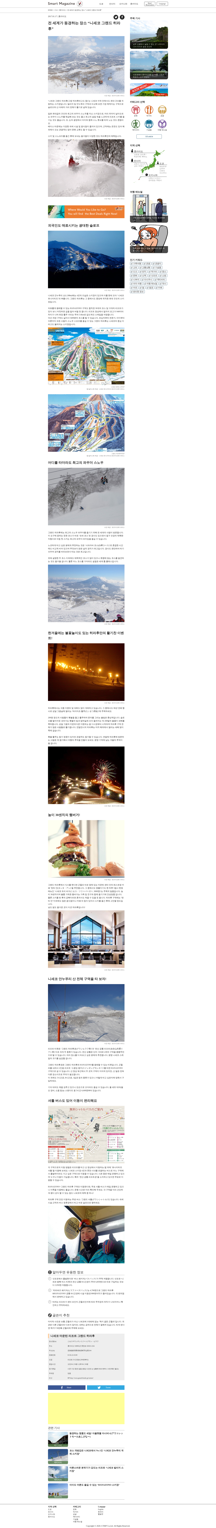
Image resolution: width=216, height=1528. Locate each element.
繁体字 (100, 1514)
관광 (162, 116)
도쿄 (101, 4)
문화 (136, 116)
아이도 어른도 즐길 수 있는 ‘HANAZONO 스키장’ (95, 1485)
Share (69, 1387)
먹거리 (149, 116)
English (100, 1509)
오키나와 (123, 4)
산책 (144, 275)
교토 (135, 267)
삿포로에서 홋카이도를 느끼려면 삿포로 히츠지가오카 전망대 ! (148, 76)
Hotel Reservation (150, 4)
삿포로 (154, 275)
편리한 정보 (138, 292)
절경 (151, 287)
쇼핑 (164, 275)
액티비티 (135, 130)
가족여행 (137, 263)
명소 (164, 271)
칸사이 (112, 4)
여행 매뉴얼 (162, 130)
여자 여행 (137, 283)
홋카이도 (134, 4)
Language (162, 4)
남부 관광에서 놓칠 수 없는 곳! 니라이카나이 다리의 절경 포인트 (149, 45)
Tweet (108, 1387)
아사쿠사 (148, 279)
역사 (164, 283)
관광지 (158, 263)
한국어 (100, 1512)
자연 (135, 287)
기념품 (149, 130)
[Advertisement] (67, 1408)
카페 (160, 287)
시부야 (136, 279)
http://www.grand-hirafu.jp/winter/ (81, 1378)
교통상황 (146, 267)
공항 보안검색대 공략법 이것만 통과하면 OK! (149, 219)
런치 (144, 271)
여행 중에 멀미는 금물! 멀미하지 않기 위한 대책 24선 (149, 249)
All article (149, 136)
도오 (135, 271)
